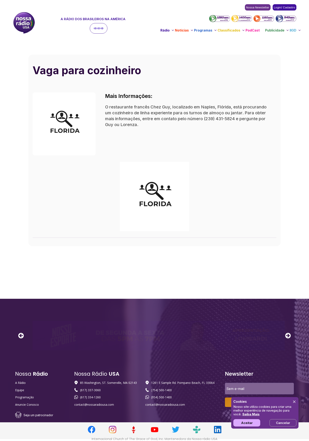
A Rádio (20, 383)
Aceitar (247, 423)
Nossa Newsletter (257, 7)
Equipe (19, 390)
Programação (24, 397)
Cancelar (283, 423)
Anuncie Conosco (27, 405)
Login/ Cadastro (284, 7)
